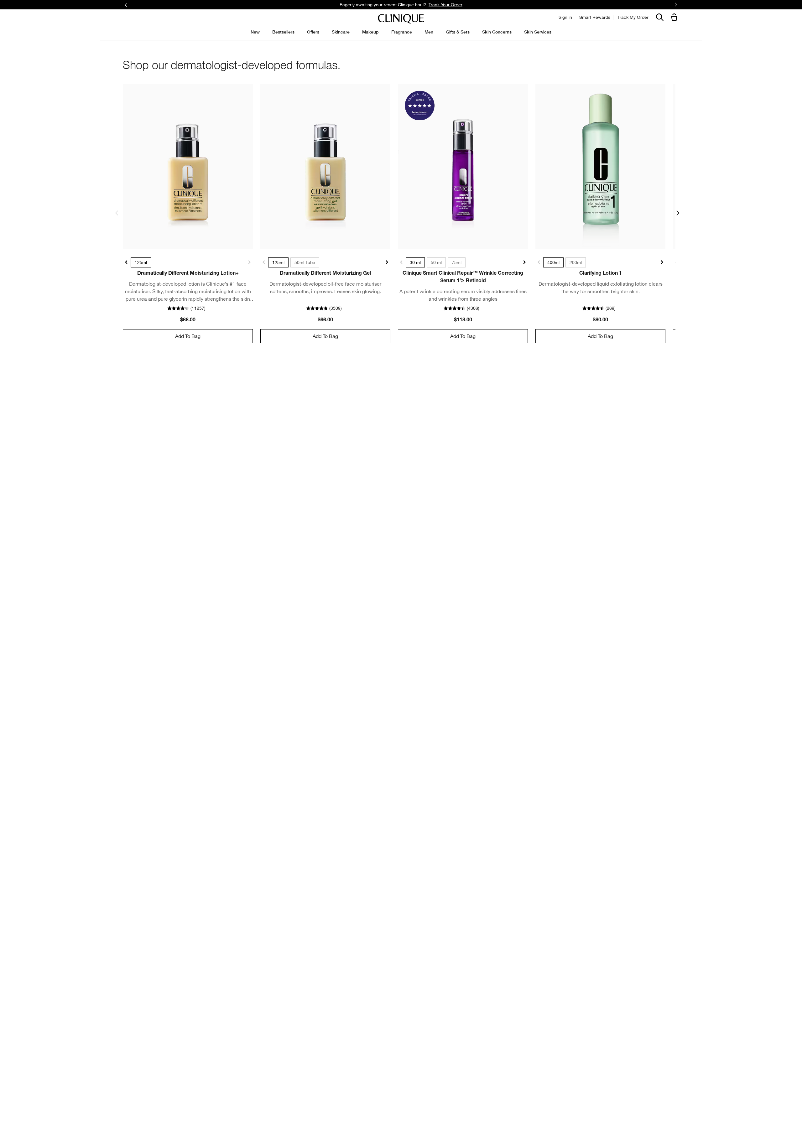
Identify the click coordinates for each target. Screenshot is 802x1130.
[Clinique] (401, 19)
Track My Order (632, 17)
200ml (576, 262)
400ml (553, 262)
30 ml (415, 262)
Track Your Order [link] (445, 4)
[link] (188, 166)
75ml (456, 262)
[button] (675, 17)
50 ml (436, 262)
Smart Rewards (594, 17)
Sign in (565, 17)
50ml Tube (304, 262)
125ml (141, 262)
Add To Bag (187, 336)
